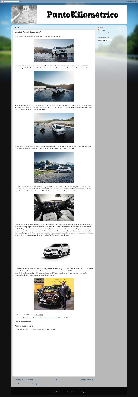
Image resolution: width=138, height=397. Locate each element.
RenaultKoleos (45, 318)
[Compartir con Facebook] (41, 315)
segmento (53, 318)
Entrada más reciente (23, 380)
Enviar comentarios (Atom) (32, 384)
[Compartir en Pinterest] (42, 315)
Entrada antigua (86, 380)
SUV (58, 318)
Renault (36, 318)
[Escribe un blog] (37, 315)
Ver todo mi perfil (103, 33)
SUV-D (63, 318)
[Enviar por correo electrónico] (35, 315)
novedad (31, 318)
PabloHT (103, 30)
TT (67, 318)
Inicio (56, 380)
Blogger (83, 392)
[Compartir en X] (39, 315)
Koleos (25, 318)
